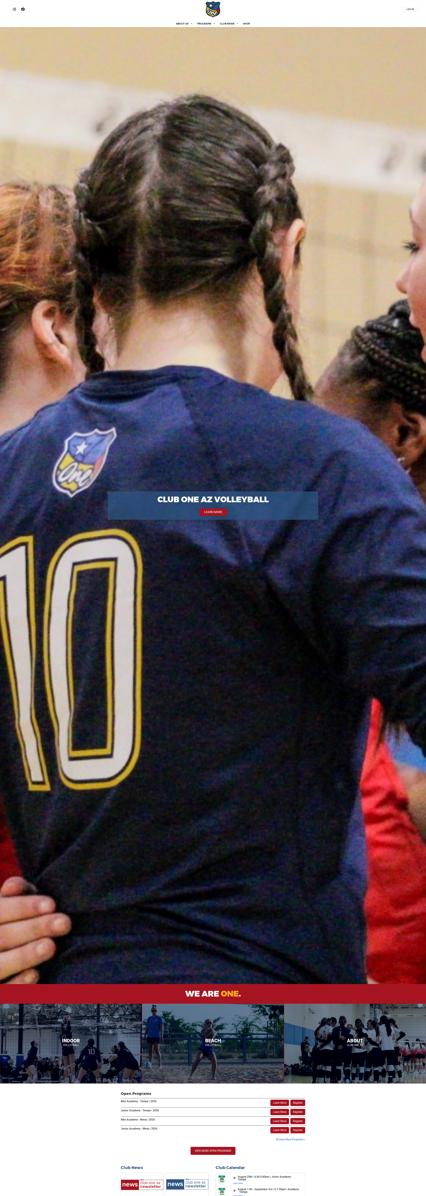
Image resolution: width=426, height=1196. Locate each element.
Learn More (279, 1102)
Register (298, 1102)
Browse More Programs (290, 1139)
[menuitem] (184, 23)
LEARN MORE (213, 512)
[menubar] (213, 23)
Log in (410, 9)
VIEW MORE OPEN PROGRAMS (213, 1150)
